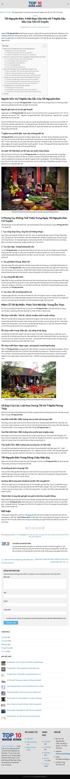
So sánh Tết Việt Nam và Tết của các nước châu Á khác (21, 54)
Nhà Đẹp (4, 644)
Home (2, 12)
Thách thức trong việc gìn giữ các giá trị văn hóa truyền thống (24, 91)
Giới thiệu (30, 739)
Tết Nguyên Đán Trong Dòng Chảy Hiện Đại (17, 85)
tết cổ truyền (51, 534)
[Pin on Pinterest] (39, 528)
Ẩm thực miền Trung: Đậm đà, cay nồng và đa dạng (21, 73)
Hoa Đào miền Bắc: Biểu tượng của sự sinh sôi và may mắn (22, 79)
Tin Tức (7, 12)
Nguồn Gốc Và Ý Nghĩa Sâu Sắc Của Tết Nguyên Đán (19, 48)
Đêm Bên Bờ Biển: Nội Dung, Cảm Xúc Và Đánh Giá (24, 692)
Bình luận (7, 577)
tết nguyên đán (60, 534)
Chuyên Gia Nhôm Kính (42, 27)
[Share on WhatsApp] (26, 528)
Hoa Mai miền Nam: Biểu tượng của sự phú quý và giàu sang (23, 81)
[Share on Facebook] (30, 528)
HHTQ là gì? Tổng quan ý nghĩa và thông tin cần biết (24, 680)
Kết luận (6, 93)
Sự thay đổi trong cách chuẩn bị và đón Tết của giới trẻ (22, 89)
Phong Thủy (5, 648)
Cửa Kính (4, 637)
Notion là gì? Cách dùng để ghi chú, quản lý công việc (24, 698)
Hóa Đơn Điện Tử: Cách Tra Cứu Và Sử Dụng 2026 (23, 716)
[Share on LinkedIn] (43, 528)
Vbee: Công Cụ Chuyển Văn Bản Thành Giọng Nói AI (24, 704)
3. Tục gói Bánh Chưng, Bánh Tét (16, 63)
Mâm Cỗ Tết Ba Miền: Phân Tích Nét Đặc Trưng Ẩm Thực (20, 69)
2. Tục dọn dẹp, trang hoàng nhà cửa (17, 61)
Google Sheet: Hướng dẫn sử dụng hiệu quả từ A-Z (24, 674)
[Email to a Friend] (36, 528)
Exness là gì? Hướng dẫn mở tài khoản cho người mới (24, 710)
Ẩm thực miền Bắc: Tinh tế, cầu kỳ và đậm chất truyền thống (22, 71)
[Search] (68, 4)
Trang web (7, 609)
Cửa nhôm (4, 641)
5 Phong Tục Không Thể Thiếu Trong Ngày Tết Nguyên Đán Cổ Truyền (25, 57)
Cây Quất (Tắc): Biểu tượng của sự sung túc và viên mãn (22, 83)
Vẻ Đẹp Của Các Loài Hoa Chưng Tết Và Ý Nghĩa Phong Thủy (22, 77)
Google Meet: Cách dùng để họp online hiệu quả (23, 668)
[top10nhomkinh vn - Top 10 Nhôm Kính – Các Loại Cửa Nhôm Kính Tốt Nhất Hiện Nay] (35, 4)
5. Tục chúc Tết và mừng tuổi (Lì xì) (16, 67)
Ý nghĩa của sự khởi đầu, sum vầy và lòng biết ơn (19, 52)
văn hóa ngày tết (36, 536)
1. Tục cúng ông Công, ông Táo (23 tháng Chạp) (19, 59)
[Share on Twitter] (33, 528)
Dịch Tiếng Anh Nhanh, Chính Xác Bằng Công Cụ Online (25, 686)
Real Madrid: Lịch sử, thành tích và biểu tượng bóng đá (25, 662)
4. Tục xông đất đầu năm (13, 65)
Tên (5, 592)
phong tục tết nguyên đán (40, 534)
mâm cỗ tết (29, 534)
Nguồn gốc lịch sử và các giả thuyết (16, 50)
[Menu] (2, 4)
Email (6, 601)
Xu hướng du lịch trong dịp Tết (14, 87)
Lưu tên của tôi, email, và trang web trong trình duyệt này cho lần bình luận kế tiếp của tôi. (36, 618)
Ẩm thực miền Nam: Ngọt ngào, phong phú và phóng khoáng (24, 75)
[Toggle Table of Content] (44, 46)
